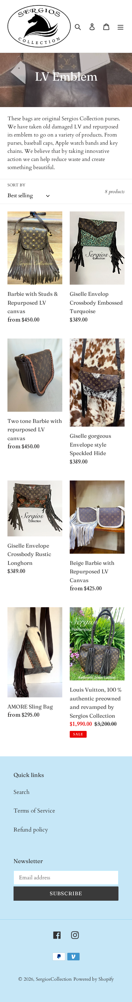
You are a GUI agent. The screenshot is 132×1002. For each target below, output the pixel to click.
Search (21, 792)
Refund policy (31, 830)
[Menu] (120, 26)
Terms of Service (34, 811)
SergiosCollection (54, 979)
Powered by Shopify (93, 979)
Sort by (16, 185)
